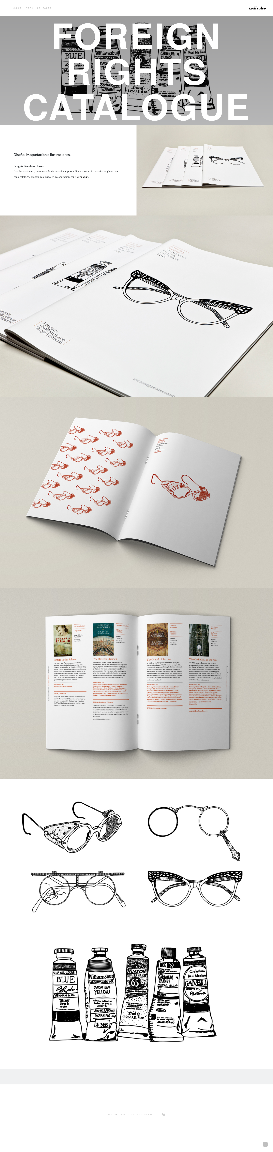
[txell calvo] (247, 8)
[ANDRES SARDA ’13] (45, 1076)
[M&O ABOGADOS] (227, 1076)
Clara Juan (81, 177)
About (17, 8)
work (29, 8)
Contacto (44, 8)
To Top (136, 1124)
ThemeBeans (144, 1115)
